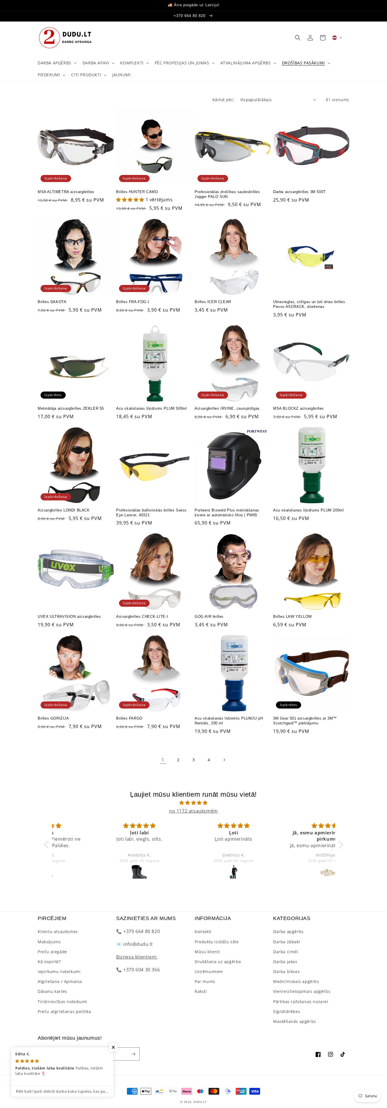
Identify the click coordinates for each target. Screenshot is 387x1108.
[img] (193, 803)
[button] (56, 63)
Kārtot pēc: (223, 99)
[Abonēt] (133, 1054)
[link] (163, 760)
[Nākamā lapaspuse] (224, 760)
